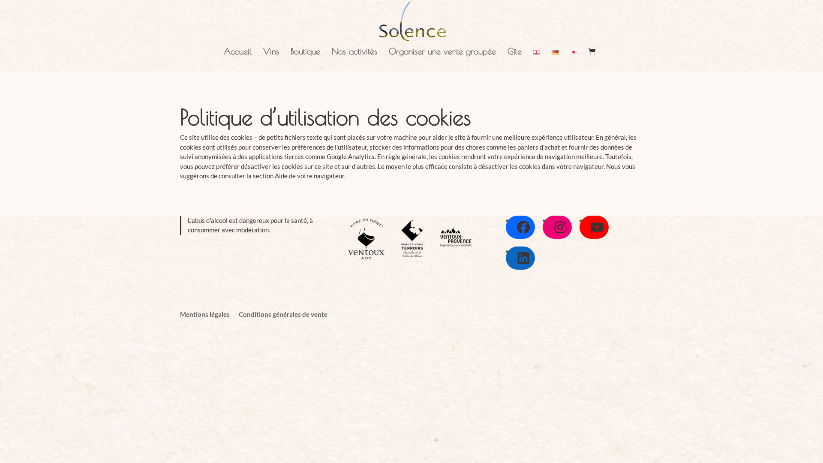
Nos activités (354, 52)
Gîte (515, 52)
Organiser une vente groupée (442, 52)
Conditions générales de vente (283, 314)
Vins (271, 52)
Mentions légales (205, 314)
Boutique (305, 52)
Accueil (238, 52)
